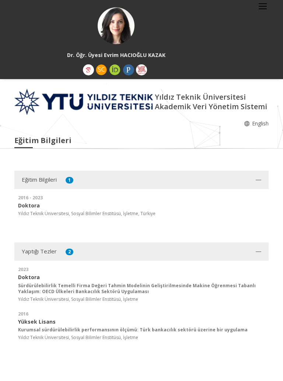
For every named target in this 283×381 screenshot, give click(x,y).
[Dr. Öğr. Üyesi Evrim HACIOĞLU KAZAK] (116, 25)
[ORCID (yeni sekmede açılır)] (115, 69)
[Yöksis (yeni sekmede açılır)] (141, 69)
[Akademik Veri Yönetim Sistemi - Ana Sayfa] (84, 101)
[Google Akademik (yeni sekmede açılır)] (88, 69)
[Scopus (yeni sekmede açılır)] (101, 69)
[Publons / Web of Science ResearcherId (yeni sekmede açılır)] (128, 69)
